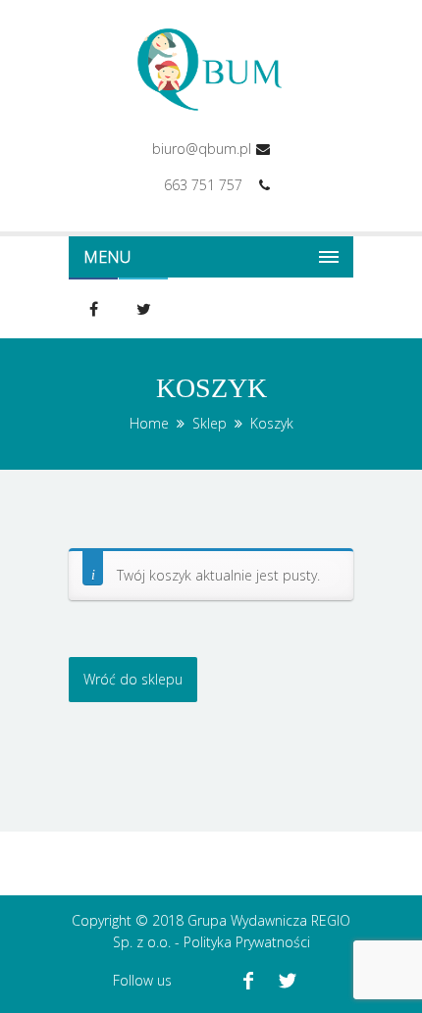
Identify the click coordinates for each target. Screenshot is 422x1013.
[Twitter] (287, 980)
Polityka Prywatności (247, 942)
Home (149, 423)
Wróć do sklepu (133, 679)
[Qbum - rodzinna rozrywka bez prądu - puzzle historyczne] (211, 69)
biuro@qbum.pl (201, 148)
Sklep (209, 423)
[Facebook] (248, 980)
